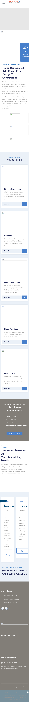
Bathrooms (8, 235)
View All (21, 550)
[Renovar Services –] (14, 1)
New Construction (12, 282)
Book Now (7, 204)
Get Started (7, 555)
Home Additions (11, 329)
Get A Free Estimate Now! (11, 673)
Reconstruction (10, 373)
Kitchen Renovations (13, 189)
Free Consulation (14, 433)
